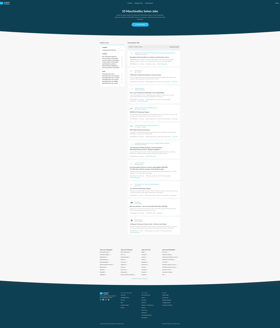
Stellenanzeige (165, 295)
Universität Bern (138, 70)
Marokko (144, 267)
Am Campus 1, (138, 109)
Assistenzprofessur (135, 232)
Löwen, (136, 203)
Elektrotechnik (104, 257)
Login (122, 302)
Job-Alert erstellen (141, 24)
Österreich (144, 109)
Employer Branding (166, 300)
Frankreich (144, 274)
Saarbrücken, (138, 54)
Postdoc (143, 297)
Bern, (136, 72)
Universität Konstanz (139, 88)
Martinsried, (137, 144)
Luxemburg (144, 269)
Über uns (123, 300)
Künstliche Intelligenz (105, 254)
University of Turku (167, 269)
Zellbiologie (103, 274)
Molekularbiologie (104, 262)
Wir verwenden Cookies (175, 323)
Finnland (144, 257)
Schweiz (139, 72)
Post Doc (175, 81)
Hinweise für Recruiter (167, 305)
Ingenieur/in (124, 264)
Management (144, 317)
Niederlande (144, 262)
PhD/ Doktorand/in (162, 64)
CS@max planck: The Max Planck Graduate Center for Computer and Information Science (155, 53)
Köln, (136, 164)
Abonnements (165, 297)
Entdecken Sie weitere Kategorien (139, 278)
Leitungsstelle (124, 272)
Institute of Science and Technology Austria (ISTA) (146, 107)
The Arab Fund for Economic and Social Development (147, 184)
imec (164, 274)
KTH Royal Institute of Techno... (170, 267)
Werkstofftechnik (104, 259)
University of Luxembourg (168, 259)
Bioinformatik (104, 267)
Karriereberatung (149, 3)
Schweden (140, 221)
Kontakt (122, 307)
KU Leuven (137, 202)
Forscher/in (173, 195)
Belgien (139, 203)
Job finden (129, 3)
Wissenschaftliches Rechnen (107, 264)
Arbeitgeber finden (138, 3)
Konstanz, (137, 90)
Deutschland (144, 54)
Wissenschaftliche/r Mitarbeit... (128, 274)
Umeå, (136, 221)
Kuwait (139, 185)
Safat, (136, 185)
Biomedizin (103, 272)
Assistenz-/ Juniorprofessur (147, 305)
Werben (277, 3)
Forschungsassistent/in (146, 315)
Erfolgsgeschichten (166, 302)
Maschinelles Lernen (105, 252)
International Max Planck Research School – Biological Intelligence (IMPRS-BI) (152, 143)
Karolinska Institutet (167, 254)
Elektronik (103, 269)
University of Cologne (139, 163)
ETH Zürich (165, 262)
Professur (160, 213)
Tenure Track (124, 269)
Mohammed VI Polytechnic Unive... (170, 257)
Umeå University (138, 219)
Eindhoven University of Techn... (170, 264)
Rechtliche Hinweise (166, 323)
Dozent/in (123, 267)
